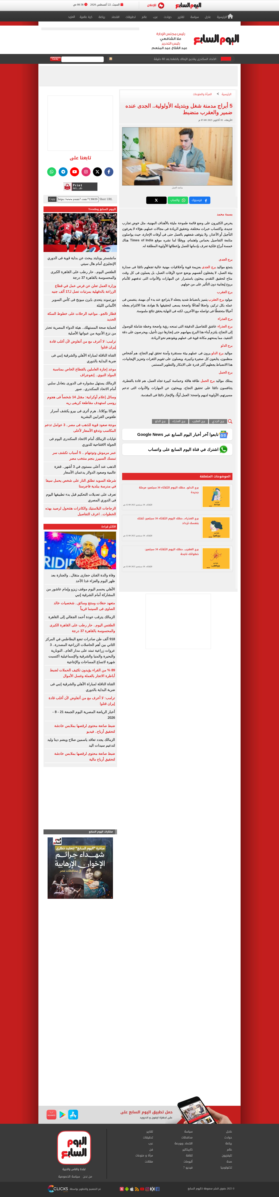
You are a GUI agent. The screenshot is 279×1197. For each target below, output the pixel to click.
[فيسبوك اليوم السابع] (108, 171)
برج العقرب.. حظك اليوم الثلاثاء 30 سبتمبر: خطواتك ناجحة (172, 552)
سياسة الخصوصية (69, 1177)
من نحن (87, 1177)
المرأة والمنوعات (202, 94)
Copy (52, 199)
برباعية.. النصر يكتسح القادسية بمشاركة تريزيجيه (188, 59)
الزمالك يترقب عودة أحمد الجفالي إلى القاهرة (81, 617)
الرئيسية (226, 94)
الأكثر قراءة (108, 526)
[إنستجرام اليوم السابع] (85, 171)
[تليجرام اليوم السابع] (63, 171)
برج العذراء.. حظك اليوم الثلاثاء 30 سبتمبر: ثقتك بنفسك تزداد (168, 521)
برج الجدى (209, 267)
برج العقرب (216, 299)
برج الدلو (217, 353)
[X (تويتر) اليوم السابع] (97, 171)
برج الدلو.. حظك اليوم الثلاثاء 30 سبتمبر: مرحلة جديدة (169, 490)
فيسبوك (197, 200)
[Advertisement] (139, 1063)
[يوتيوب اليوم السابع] (74, 171)
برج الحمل (208, 380)
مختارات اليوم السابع (101, 831)
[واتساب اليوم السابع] (51, 171)
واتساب (175, 200)
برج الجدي (218, 421)
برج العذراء (225, 326)
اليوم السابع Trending (102, 209)
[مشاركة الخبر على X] (156, 200)
